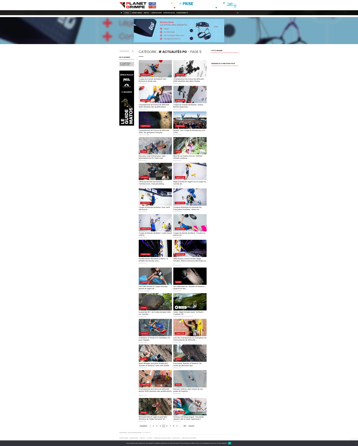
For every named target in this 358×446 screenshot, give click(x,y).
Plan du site (176, 438)
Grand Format (137, 13)
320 (184, 426)
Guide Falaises (156, 13)
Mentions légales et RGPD (162, 438)
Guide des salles (169, 13)
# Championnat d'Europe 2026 (125, 64)
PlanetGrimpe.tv (182, 13)
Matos (146, 13)
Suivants (191, 426)
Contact (142, 438)
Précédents (143, 426)
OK (229, 443)
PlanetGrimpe (123, 438)
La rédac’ (150, 438)
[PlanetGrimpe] (132, 5)
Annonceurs (134, 438)
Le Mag (126, 13)
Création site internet (189, 438)
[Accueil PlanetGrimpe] (121, 12)
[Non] (356, 443)
